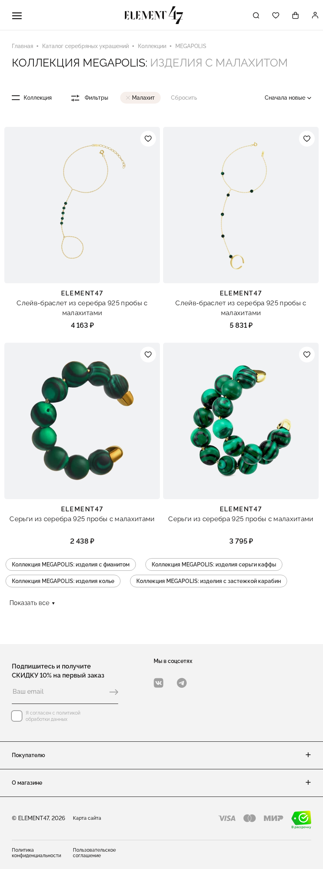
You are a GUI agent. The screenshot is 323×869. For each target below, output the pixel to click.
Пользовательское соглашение (94, 852)
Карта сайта (87, 818)
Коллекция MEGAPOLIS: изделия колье (63, 581)
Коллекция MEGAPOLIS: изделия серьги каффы (214, 564)
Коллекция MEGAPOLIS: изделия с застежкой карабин (208, 581)
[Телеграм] (182, 683)
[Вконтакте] (158, 683)
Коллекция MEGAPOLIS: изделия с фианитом (71, 564)
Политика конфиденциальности (36, 852)
